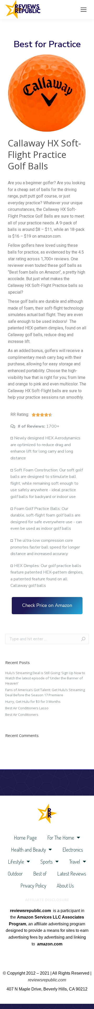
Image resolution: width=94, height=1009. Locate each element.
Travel (74, 861)
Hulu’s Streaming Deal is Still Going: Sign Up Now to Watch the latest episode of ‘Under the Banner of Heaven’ (45, 678)
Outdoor (15, 873)
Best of (40, 873)
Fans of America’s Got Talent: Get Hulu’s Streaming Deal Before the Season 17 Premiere (45, 692)
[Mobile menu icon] (83, 9)
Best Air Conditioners (21, 714)
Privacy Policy (33, 885)
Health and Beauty (28, 849)
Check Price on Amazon (47, 605)
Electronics (72, 849)
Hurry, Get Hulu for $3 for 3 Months (33, 701)
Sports (46, 861)
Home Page (25, 837)
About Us (65, 885)
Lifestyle (16, 861)
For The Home (60, 837)
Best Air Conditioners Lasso (27, 708)
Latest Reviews (71, 873)
